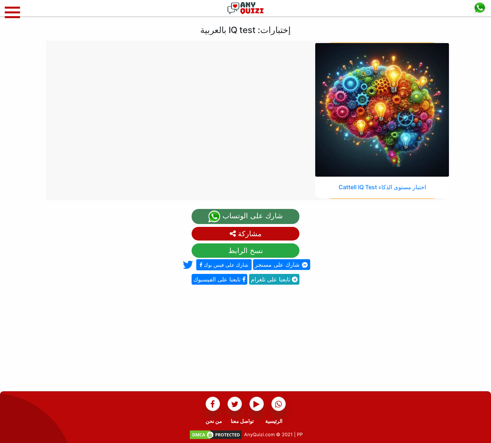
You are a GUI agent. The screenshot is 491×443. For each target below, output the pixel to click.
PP (300, 434)
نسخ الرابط (245, 250)
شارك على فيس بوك (225, 265)
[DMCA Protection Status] (216, 434)
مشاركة (249, 233)
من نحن (214, 421)
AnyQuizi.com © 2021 (268, 434)
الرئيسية (274, 421)
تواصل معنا (242, 421)
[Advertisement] (245, 340)
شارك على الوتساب (251, 215)
